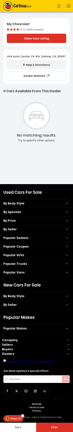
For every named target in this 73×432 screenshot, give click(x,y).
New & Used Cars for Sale (47, 417)
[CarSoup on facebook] (7, 391)
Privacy (36, 410)
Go (65, 379)
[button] (59, 6)
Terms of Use (36, 407)
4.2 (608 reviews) (33, 29)
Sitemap (36, 404)
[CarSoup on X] (16, 391)
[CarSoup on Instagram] (35, 391)
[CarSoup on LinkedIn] (44, 391)
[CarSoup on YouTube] (26, 391)
